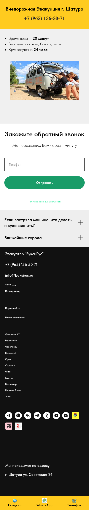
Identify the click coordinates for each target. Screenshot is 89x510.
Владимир (11, 384)
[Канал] (37, 418)
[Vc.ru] (8, 428)
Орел (8, 359)
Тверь (8, 396)
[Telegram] (8, 418)
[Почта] (65, 418)
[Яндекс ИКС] (18, 428)
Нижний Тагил (13, 390)
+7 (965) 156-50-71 (44, 18)
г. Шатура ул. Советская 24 (28, 474)
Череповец (11, 346)
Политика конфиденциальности (44, 201)
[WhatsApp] (18, 418)
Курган (9, 377)
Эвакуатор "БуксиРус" (24, 253)
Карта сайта (12, 308)
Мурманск (11, 340)
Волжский (11, 352)
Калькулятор (12, 291)
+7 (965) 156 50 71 (21, 264)
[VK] (27, 418)
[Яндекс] (75, 418)
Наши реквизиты (15, 317)
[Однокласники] (46, 418)
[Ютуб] (56, 418)
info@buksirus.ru (19, 275)
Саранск (10, 365)
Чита (8, 371)
